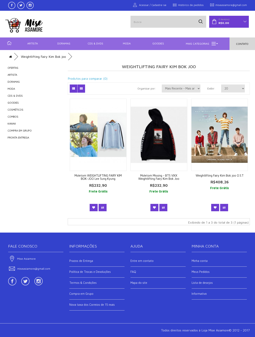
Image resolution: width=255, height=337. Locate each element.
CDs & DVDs (95, 43)
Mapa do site (138, 282)
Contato (242, 43)
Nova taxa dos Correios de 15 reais (92, 304)
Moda (127, 43)
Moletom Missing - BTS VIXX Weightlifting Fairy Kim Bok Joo (158, 177)
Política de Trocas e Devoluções (90, 271)
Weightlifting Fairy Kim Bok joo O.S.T (220, 175)
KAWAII (12, 123)
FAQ (133, 271)
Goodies (158, 43)
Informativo (199, 293)
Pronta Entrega (18, 137)
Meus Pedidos (201, 271)
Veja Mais (101, 139)
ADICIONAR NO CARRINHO (101, 129)
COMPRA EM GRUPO (20, 130)
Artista (32, 43)
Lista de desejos (202, 282)
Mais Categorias (197, 43)
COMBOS (13, 116)
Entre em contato (142, 260)
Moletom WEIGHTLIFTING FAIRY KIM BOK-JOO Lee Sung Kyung (98, 177)
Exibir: (211, 88)
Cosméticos (15, 109)
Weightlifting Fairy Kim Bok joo (43, 56)
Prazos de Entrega (81, 260)
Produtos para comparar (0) (87, 78)
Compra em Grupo (81, 293)
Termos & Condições (83, 282)
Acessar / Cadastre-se (152, 5)
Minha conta (200, 260)
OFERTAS (13, 67)
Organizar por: (146, 88)
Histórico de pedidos (191, 5)
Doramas (63, 43)
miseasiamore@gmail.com (231, 5)
